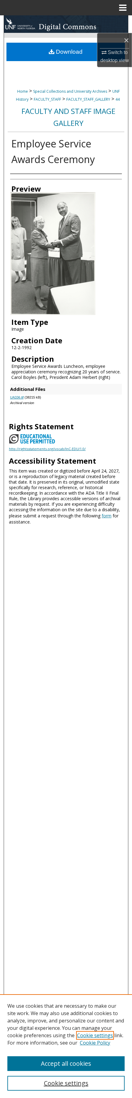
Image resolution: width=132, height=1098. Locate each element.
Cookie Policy (95, 1042)
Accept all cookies (66, 1063)
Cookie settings (95, 1035)
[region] (66, 1046)
